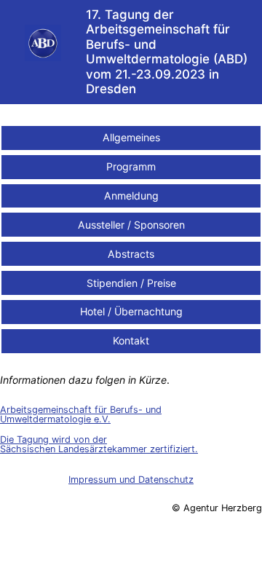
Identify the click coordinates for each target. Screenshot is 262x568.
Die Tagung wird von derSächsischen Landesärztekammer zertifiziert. (99, 444)
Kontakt (131, 340)
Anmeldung (131, 195)
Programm (131, 166)
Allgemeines (131, 137)
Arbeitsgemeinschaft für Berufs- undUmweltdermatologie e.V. (81, 414)
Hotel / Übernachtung (131, 311)
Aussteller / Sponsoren (131, 224)
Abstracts (131, 254)
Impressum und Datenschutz (131, 479)
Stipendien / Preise (131, 283)
